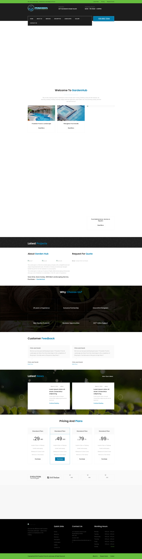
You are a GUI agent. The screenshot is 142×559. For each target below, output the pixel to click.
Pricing (103, 1)
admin (61, 386)
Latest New (96, 1)
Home (31, 18)
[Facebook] (29, 538)
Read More (41, 128)
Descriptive (57, 18)
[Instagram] (37, 538)
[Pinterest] (33, 538)
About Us (39, 18)
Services (48, 18)
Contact (112, 556)
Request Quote (110, 1)
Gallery (77, 18)
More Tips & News (107, 376)
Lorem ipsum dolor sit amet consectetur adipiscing (57, 391)
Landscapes (67, 18)
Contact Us (33, 23)
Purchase (38, 459)
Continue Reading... (54, 403)
